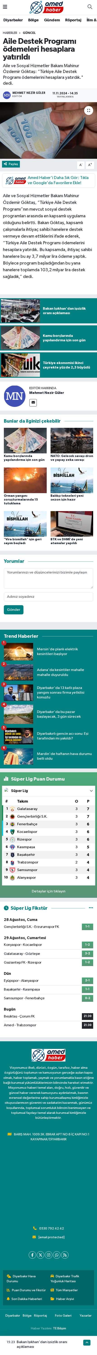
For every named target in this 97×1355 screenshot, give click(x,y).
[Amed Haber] (46, 7)
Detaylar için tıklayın (48, 891)
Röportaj (73, 20)
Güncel (29, 33)
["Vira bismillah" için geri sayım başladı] (25, 524)
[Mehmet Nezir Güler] (14, 396)
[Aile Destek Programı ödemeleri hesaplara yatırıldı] (48, 130)
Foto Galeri (63, 1315)
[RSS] (65, 1255)
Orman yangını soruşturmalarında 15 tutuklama (21, 499)
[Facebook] (32, 1255)
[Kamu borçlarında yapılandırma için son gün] (25, 440)
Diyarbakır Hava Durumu (21, 1279)
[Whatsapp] (56, 1255)
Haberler (10, 33)
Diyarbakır (13, 20)
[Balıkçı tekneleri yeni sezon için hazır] (72, 480)
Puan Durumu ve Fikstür (29, 1290)
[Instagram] (48, 1255)
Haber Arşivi (65, 1299)
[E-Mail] (33, 402)
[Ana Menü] (5, 7)
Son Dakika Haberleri (27, 1299)
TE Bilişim (59, 1328)
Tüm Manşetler (67, 1290)
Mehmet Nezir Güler (46, 393)
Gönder (13, 610)
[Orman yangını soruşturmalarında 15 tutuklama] (25, 480)
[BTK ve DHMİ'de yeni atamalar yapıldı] (72, 524)
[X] (40, 1255)
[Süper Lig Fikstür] (91, 908)
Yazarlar (86, 1315)
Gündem (52, 20)
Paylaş (13, 164)
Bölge (33, 20)
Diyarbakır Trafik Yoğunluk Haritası (65, 1279)
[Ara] (89, 7)
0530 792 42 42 (51, 1228)
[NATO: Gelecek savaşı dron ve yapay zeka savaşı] (72, 440)
